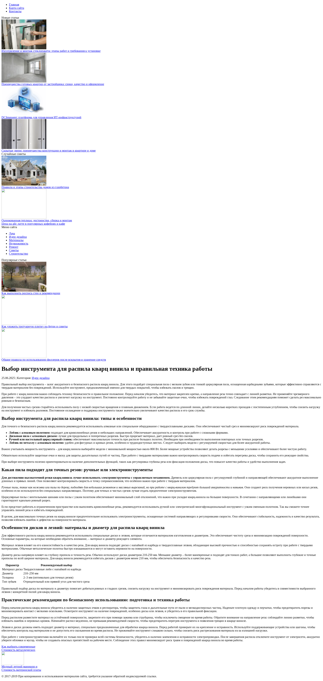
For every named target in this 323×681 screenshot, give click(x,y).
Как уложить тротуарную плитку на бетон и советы (34, 326)
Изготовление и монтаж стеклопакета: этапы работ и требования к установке (51, 50)
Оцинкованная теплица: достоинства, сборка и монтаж (36, 220)
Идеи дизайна (18, 236)
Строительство (18, 253)
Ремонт (13, 246)
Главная (14, 4)
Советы (14, 250)
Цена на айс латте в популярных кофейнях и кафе (33, 223)
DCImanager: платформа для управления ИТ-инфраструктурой (41, 117)
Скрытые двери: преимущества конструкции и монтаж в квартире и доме (48, 150)
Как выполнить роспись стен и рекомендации (30, 293)
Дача (12, 233)
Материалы (16, 240)
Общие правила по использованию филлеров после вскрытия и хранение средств (53, 359)
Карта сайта (16, 8)
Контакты (15, 11)
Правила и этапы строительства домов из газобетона (35, 187)
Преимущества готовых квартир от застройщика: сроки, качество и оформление (52, 84)
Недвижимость (18, 243)
